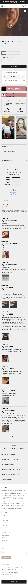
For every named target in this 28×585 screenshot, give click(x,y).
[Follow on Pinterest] (10, 578)
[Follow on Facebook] (2, 578)
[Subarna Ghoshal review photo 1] (5, 234)
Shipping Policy (5, 523)
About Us (3, 537)
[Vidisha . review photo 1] (5, 304)
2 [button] (12, 436)
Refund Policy (4, 525)
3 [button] (14, 436)
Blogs (2, 518)
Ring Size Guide (5, 535)
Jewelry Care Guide (5, 532)
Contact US (4, 540)
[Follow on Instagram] (6, 578)
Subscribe (6, 557)
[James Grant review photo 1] (5, 428)
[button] (4, 57)
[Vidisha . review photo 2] (13, 304)
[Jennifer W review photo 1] (5, 380)
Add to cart (14, 66)
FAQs (2, 530)
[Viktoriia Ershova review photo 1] (5, 254)
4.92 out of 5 (18, 173)
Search (3, 515)
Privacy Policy (4, 520)
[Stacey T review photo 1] (5, 336)
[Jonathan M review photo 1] (5, 401)
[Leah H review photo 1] (5, 358)
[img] (4, 205)
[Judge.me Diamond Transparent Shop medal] (13, 192)
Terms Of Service (5, 527)
